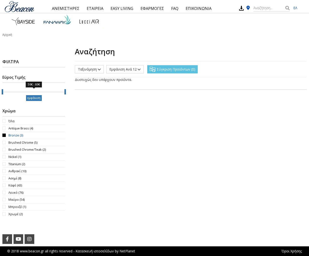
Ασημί (14, 178)
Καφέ (15, 185)
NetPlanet (127, 251)
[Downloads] (241, 8)
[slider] (2, 91)
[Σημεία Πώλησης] (248, 8)
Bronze (15, 135)
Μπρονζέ (17, 207)
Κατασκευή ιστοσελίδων (95, 251)
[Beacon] (19, 6)
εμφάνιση (34, 98)
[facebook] (7, 239)
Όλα (11, 121)
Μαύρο (16, 199)
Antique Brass (20, 128)
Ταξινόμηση (88, 69)
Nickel (14, 157)
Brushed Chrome (22, 142)
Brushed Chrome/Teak (27, 149)
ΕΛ (295, 8)
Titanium (16, 164)
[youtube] (18, 239)
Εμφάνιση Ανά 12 (123, 69)
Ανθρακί (17, 171)
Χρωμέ (15, 214)
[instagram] (29, 239)
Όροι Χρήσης (291, 251)
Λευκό (15, 192)
